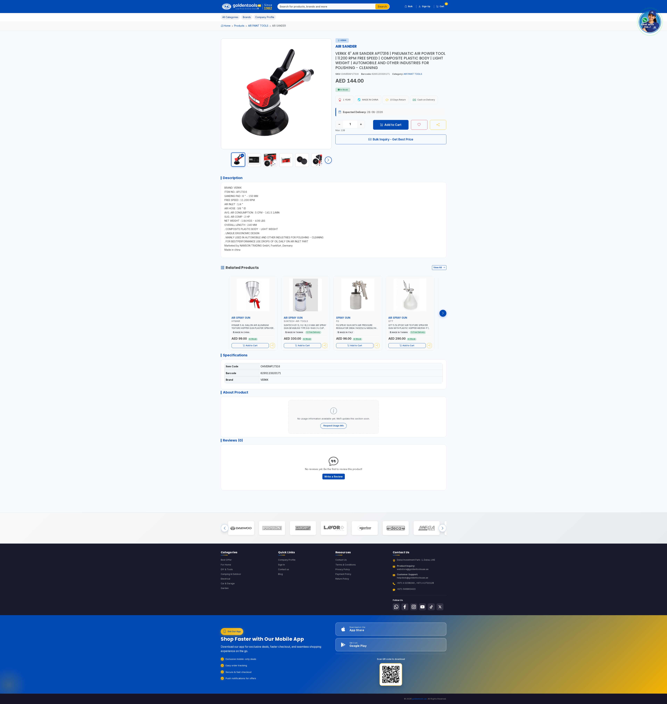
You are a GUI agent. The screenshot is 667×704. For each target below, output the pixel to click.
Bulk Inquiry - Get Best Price (393, 139)
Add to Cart (392, 125)
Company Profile (286, 560)
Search (382, 6)
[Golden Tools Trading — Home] (247, 6)
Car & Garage (228, 583)
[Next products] (442, 313)
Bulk (410, 6)
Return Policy (342, 578)
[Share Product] (438, 125)
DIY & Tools (227, 569)
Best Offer (226, 560)
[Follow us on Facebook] (404, 606)
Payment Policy (343, 574)
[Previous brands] (225, 528)
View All (437, 267)
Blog (280, 574)
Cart (443, 6)
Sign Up (426, 6)
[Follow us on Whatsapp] (396, 606)
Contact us (283, 569)
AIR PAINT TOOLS (258, 25)
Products (239, 25)
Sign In (281, 564)
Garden (225, 588)
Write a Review (333, 476)
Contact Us (341, 560)
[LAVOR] (334, 528)
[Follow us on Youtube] (422, 606)
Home (227, 25)
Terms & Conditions (345, 564)
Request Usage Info (333, 425)
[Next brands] (442, 528)
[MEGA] (426, 528)
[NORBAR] (364, 528)
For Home (226, 564)
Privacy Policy (342, 569)
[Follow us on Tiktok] (431, 606)
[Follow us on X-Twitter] (440, 606)
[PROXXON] (272, 528)
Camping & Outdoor (231, 574)
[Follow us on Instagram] (413, 606)
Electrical (225, 578)
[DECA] (395, 528)
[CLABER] (303, 528)
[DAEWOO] (241, 528)
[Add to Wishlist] (419, 125)
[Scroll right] (328, 160)
